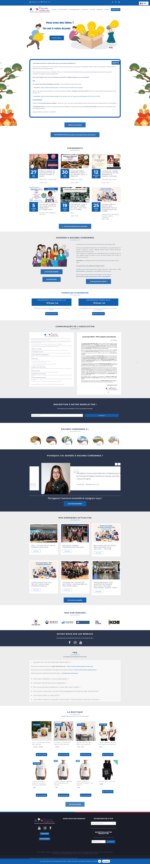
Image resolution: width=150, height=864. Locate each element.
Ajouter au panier (52, 313)
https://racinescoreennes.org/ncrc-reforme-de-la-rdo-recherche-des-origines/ (62, 87)
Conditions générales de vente (67, 852)
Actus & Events (62, 9)
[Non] (148, 861)
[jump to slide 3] (74, 50)
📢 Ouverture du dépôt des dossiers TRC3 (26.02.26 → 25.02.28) (105, 547)
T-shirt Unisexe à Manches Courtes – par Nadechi (84, 783)
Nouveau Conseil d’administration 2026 (73, 546)
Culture (92, 9)
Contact (107, 9)
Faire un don (115, 9)
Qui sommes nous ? (74, 9)
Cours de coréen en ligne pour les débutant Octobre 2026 (47, 207)
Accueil (53, 9)
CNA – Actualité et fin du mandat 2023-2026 (43, 546)
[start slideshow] (69, 50)
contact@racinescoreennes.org (69, 673)
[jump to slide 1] (71, 50)
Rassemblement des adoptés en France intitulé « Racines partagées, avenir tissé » (106, 585)
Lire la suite (36, 551)
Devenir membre (44, 838)
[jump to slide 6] (79, 50)
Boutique (100, 9)
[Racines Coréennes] (40, 9)
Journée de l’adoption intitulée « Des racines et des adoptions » (75, 584)
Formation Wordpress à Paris (70, 853)
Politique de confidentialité (52, 852)
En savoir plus (106, 861)
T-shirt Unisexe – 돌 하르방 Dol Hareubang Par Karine (63, 783)
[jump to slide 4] (76, 50)
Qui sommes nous (97, 852)
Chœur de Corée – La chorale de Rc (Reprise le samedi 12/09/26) (110, 173)
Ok (99, 861)
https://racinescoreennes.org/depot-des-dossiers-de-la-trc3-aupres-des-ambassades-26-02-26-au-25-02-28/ (70, 96)
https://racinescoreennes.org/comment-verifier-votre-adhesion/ (93, 276)
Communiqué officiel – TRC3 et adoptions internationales (42, 584)
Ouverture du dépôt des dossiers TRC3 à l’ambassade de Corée (109, 208)
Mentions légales (41, 852)
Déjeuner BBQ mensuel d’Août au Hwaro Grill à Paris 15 (79, 173)
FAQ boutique (88, 852)
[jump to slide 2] (72, 50)
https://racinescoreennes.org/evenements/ (85, 669)
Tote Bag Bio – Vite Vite (107, 781)
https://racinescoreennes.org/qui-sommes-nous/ (80, 666)
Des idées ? (110, 852)
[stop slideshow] (81, 50)
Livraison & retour (80, 852)
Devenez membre (66, 716)
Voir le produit (42, 754)
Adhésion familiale (98, 300)
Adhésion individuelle (51, 300)
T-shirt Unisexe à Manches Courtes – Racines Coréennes (39, 783)
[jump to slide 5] (77, 50)
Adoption (85, 9)
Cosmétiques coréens (87, 853)
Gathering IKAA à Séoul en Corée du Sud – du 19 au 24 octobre (79, 207)
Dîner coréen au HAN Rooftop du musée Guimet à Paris (47, 173)
